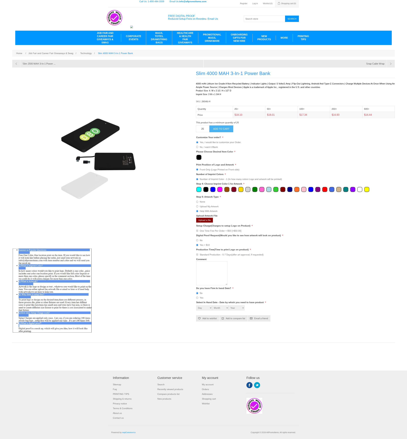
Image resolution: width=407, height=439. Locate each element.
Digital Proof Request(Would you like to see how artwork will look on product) (239, 235)
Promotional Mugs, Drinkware (212, 37)
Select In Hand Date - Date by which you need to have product (230, 302)
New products (164, 399)
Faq (115, 389)
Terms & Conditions (122, 408)
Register (243, 3)
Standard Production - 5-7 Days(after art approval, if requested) (232, 254)
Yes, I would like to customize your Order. (220, 142)
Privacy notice (120, 403)
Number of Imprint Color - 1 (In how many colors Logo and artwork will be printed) (241, 179)
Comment (201, 259)
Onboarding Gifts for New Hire (239, 37)
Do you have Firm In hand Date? (214, 288)
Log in (255, 3)
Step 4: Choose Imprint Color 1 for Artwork (219, 183)
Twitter (257, 385)
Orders (205, 389)
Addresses (207, 394)
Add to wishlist (209, 318)
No (201, 240)
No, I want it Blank (209, 147)
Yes (201, 297)
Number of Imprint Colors (210, 174)
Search (292, 18)
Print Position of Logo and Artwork (215, 164)
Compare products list (168, 394)
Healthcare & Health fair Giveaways (185, 38)
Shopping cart (209, 399)
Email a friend (261, 318)
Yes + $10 (205, 245)
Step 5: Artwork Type (207, 196)
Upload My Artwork (209, 206)
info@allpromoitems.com (192, 1)
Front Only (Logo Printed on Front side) (219, 169)
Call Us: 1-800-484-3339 (151, 1)
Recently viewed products (170, 389)
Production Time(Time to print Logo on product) (222, 249)
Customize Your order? (209, 137)
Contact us (118, 418)
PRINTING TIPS (303, 38)
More (284, 37)
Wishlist (206, 403)
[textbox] (264, 19)
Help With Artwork (208, 211)
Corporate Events (133, 38)
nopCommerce (129, 432)
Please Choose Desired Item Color (215, 151)
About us (117, 413)
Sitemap (117, 384)
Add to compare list (235, 318)
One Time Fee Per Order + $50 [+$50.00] (220, 231)
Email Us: (188, 1)
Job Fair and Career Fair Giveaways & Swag (105, 38)
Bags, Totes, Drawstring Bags (159, 38)
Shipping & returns (122, 399)
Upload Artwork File (206, 215)
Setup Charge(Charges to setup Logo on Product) (223, 226)
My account (208, 384)
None (202, 201)
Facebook (249, 385)
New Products (264, 38)
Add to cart (221, 128)
